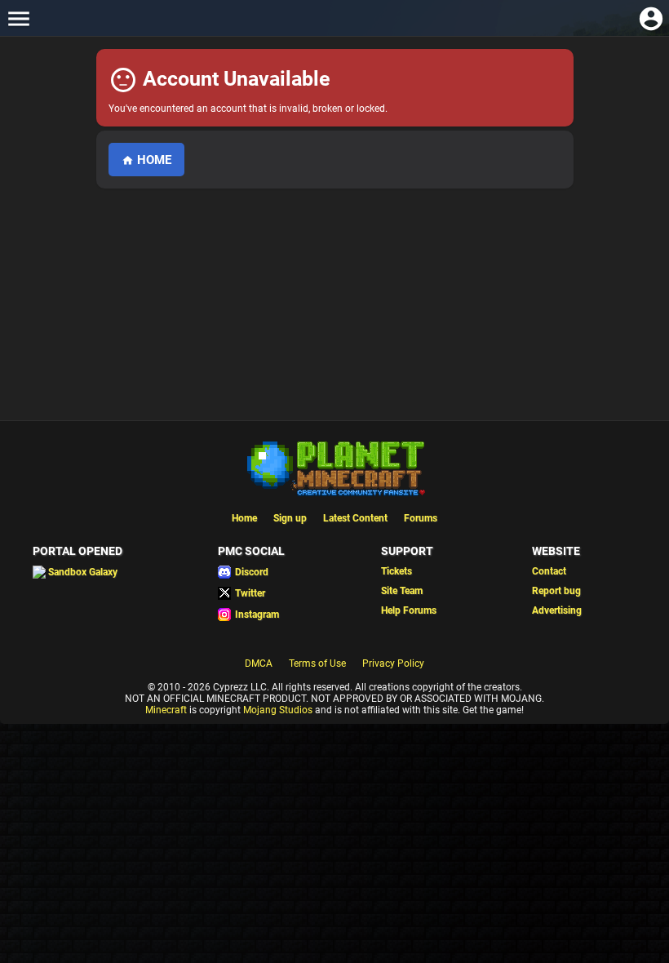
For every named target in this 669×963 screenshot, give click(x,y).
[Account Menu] (650, 18)
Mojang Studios (277, 710)
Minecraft (166, 710)
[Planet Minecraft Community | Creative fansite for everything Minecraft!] (334, 466)
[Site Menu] (18, 18)
